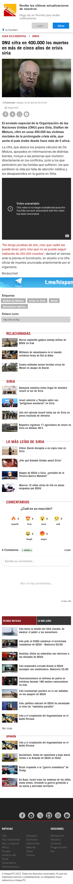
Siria (35, 36)
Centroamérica (10, 866)
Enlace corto (10, 314)
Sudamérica (9, 862)
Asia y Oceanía (10, 843)
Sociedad (31, 835)
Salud (29, 851)
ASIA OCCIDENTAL (14, 36)
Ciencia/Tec (33, 843)
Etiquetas (8, 295)
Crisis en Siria (37, 300)
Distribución (57, 835)
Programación (59, 847)
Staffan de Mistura (13, 300)
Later (40, 26)
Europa (6, 851)
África (5, 847)
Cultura (30, 854)
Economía (32, 839)
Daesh (54, 300)
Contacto (56, 843)
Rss (53, 851)
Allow (61, 26)
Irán (4, 835)
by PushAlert (11, 29)
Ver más (7, 728)
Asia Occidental (11, 839)
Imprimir (13, 107)
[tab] (19, 620)
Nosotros (56, 839)
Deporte (30, 847)
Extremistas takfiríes (14, 306)
